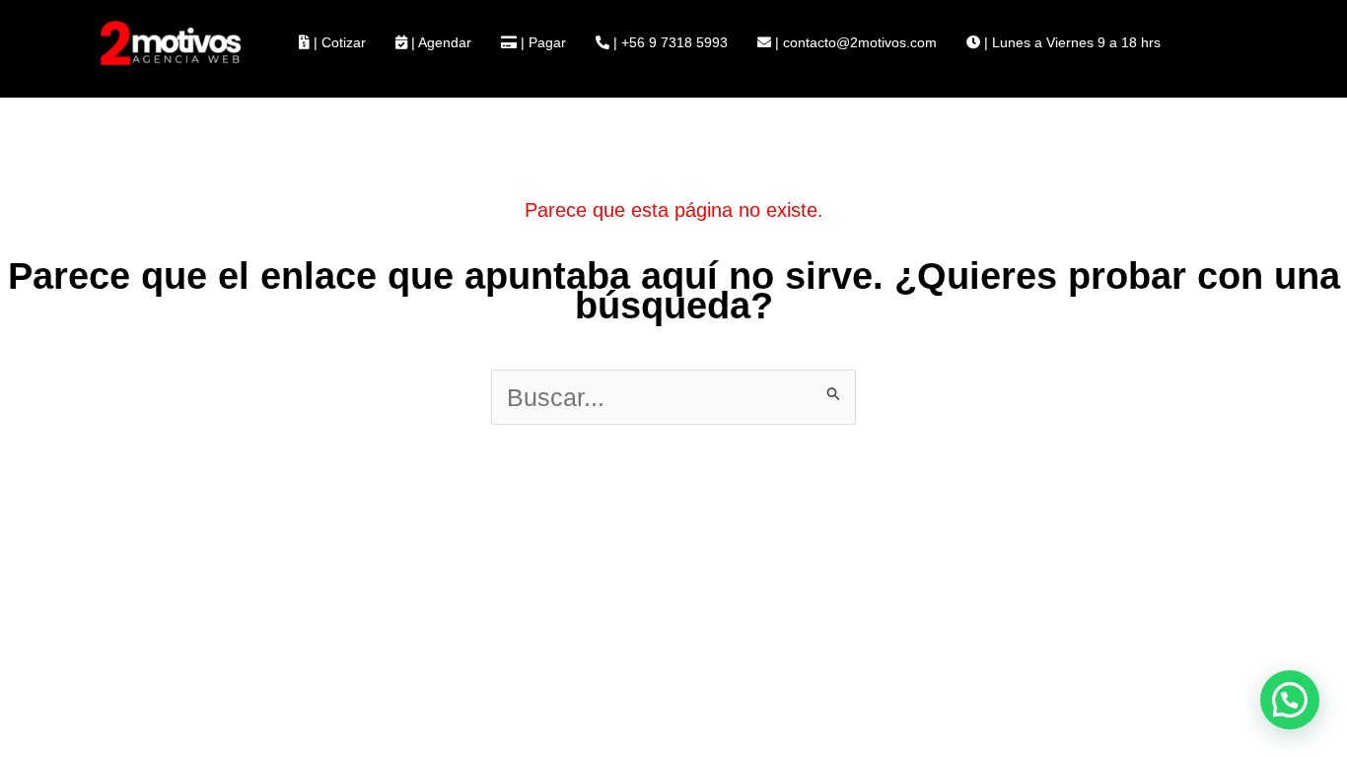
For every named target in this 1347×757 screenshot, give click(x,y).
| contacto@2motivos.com (854, 42)
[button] (1289, 699)
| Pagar (541, 42)
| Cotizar (338, 42)
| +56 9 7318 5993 (668, 42)
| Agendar (439, 42)
